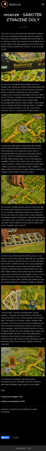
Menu (43, 4)
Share (6, 437)
